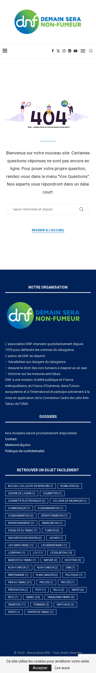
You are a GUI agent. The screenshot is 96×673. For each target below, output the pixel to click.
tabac (33, 597)
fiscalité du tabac (22, 530)
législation (61, 552)
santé (78, 589)
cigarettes (52, 493)
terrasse (41, 604)
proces (46, 582)
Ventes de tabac (40, 612)
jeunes (56, 538)
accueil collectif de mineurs (30, 486)
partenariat (18, 575)
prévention (18, 589)
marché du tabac (22, 560)
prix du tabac (20, 582)
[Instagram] (64, 50)
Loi (38, 552)
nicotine (73, 560)
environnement (21, 523)
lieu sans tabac (21, 545)
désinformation (54, 515)
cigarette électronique (26, 500)
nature (50, 560)
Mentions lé (13, 445)
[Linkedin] (69, 50)
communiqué (19, 508)
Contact (11, 439)
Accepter (40, 668)
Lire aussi (62, 668)
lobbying (16, 552)
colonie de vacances (70, 500)
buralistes (69, 486)
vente (14, 612)
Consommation (21, 515)
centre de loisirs (21, 493)
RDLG (58, 589)
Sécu (13, 597)
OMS (70, 567)
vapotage (65, 604)
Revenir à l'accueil (48, 230)
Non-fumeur (18, 567)
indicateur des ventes (25, 538)
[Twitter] (58, 50)
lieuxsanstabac (54, 545)
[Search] (90, 50)
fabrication (52, 523)
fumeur (52, 530)
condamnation (50, 508)
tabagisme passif (60, 597)
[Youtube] (75, 50)
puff (40, 589)
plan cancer (47, 575)
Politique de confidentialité (24, 451)
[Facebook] (53, 50)
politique (73, 575)
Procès (67, 582)
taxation (17, 604)
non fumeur (47, 567)
